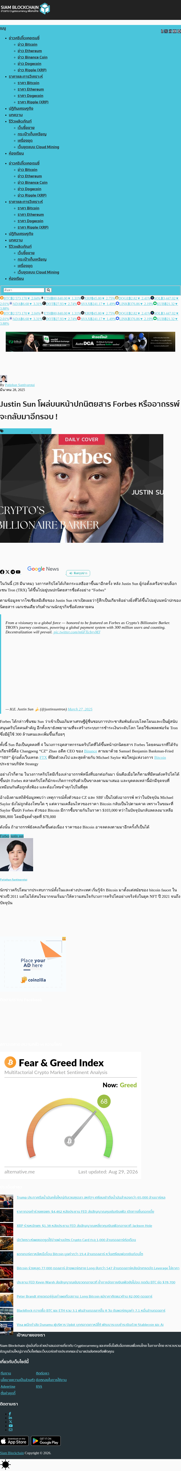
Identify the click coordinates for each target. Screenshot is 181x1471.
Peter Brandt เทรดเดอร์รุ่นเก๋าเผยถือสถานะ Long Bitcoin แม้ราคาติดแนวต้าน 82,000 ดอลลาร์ (84, 1296)
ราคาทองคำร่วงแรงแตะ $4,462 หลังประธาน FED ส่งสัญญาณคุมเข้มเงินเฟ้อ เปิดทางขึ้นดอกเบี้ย (85, 1212)
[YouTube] (18, 573)
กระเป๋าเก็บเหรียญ (32, 134)
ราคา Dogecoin (30, 96)
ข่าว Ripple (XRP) (32, 70)
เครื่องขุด (25, 140)
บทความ (16, 115)
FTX (43, 757)
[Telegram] (13, 573)
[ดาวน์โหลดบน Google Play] (46, 1441)
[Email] (10, 1430)
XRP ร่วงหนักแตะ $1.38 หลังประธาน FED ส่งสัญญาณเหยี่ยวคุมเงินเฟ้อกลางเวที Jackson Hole (84, 1226)
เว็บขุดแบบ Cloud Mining (38, 147)
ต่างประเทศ (41, 431)
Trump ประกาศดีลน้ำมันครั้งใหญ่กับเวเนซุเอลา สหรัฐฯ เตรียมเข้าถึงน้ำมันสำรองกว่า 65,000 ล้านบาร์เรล (91, 1197)
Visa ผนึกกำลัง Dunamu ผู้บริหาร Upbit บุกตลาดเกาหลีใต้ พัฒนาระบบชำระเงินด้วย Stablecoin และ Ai (90, 1325)
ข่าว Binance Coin (32, 57)
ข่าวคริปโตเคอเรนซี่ (24, 38)
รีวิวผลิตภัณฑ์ (20, 121)
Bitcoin (160, 757)
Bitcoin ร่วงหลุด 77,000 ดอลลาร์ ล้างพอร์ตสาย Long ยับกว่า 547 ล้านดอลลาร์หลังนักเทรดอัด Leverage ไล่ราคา (98, 1268)
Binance (90, 751)
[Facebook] (2, 573)
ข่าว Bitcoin (27, 44)
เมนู (3, 28)
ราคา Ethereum (31, 89)
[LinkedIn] (10, 1418)
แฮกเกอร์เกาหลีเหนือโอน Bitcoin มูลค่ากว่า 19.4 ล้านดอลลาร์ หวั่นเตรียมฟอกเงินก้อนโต (80, 1254)
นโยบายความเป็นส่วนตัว (18, 1380)
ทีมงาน (6, 1373)
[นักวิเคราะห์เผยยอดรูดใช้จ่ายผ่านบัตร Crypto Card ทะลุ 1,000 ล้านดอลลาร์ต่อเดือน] (6, 1244)
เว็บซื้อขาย (26, 128)
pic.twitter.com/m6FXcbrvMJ (77, 632)
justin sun (17, 836)
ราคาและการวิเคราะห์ (26, 76)
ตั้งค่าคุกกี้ (8, 1393)
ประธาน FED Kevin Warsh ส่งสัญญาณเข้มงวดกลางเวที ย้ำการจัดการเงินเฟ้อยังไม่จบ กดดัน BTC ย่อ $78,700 (96, 1282)
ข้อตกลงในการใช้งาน (51, 1380)
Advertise (8, 1386)
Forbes (4, 836)
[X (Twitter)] (10, 1422)
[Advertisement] (91, 671)
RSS (39, 1386)
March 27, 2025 (80, 709)
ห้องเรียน (16, 153)
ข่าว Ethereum (30, 51)
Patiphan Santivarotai (20, 385)
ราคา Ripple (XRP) (33, 102)
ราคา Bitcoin (28, 83)
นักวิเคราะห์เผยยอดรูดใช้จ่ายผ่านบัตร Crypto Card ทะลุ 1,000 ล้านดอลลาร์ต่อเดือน (76, 1240)
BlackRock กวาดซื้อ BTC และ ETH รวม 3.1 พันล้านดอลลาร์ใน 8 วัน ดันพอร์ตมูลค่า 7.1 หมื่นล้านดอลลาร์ (91, 1310)
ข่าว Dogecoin (29, 64)
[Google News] (43, 573)
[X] (8, 573)
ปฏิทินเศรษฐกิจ (21, 108)
